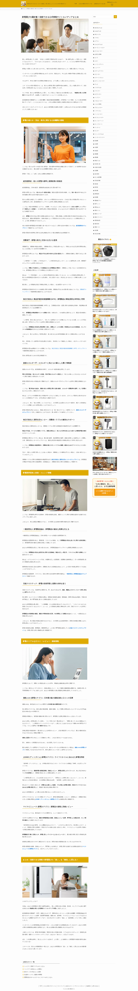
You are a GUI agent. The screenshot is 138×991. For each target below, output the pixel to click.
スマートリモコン (99, 77)
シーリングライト (99, 64)
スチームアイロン (99, 71)
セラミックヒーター (100, 81)
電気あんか (97, 207)
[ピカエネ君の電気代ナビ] (23, 3)
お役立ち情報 (98, 54)
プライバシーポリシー (79, 986)
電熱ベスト (97, 227)
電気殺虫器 (97, 220)
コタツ (96, 61)
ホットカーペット (99, 120)
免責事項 (88, 986)
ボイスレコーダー (99, 117)
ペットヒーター (98, 114)
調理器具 (97, 193)
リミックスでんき (99, 134)
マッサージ (97, 127)
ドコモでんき (98, 87)
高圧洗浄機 (97, 233)
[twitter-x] (112, 5)
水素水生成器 (98, 167)
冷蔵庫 (96, 147)
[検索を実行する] (115, 16)
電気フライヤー (98, 217)
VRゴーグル (98, 34)
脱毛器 (96, 187)
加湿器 (96, 150)
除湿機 (96, 197)
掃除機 (96, 157)
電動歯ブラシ (98, 200)
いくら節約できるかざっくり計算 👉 (104, 492)
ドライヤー (97, 91)
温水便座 (97, 174)
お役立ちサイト (69, 986)
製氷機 (96, 190)
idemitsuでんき (98, 27)
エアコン (97, 41)
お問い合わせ (95, 986)
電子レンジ (97, 203)
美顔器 (96, 184)
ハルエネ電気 (98, 104)
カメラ (96, 57)
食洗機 (96, 230)
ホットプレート (98, 124)
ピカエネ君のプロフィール (49, 986)
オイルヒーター (98, 51)
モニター (97, 130)
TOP (41, 986)
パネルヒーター (98, 100)
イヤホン (97, 37)
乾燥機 (96, 140)
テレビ (96, 84)
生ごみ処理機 (98, 177)
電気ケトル (97, 210)
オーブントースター (100, 47)
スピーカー (97, 74)
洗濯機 (96, 170)
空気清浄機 (97, 180)
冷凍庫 (96, 144)
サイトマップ (61, 986)
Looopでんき (98, 31)
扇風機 (96, 154)
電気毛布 (97, 223)
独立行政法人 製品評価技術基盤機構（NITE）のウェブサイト (69, 348)
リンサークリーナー (100, 137)
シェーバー (97, 67)
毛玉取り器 (97, 164)
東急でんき (97, 160)
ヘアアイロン (98, 110)
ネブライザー (98, 94)
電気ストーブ (98, 213)
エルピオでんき (98, 44)
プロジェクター (98, 107)
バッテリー (97, 97)
